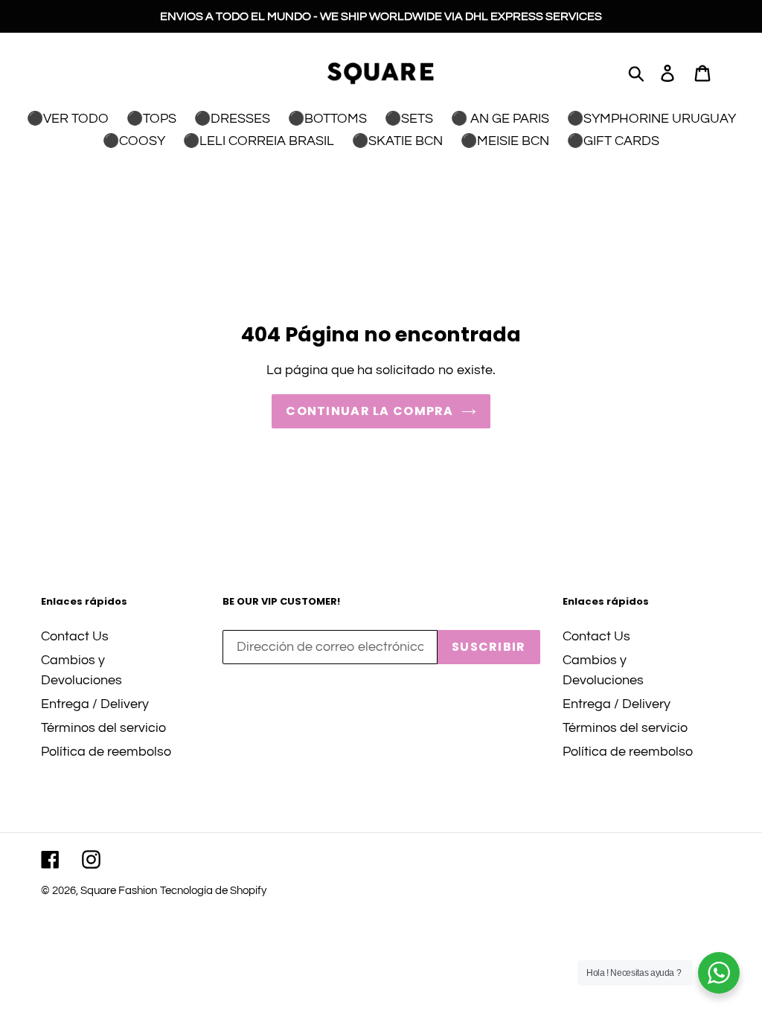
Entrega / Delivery (95, 704)
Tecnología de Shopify (213, 890)
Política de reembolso (106, 752)
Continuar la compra (369, 410)
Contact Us (75, 636)
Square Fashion (118, 890)
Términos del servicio (103, 728)
